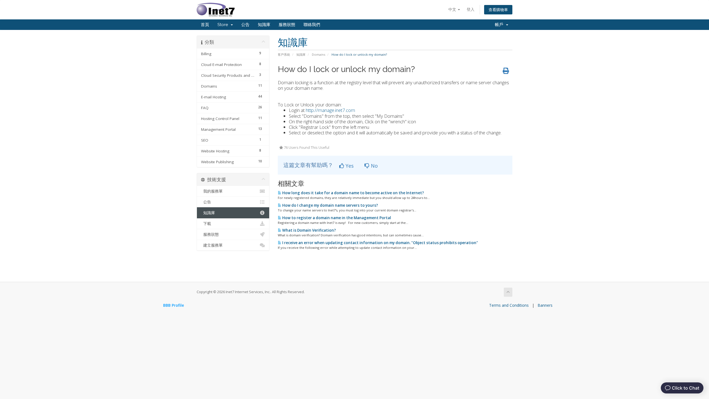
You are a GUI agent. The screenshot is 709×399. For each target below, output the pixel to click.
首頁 (205, 24)
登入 (470, 9)
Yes (349, 165)
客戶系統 (284, 54)
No (373, 165)
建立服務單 (212, 245)
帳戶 (500, 24)
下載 (206, 223)
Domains (318, 54)
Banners (545, 305)
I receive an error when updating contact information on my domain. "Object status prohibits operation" (379, 242)
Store (223, 24)
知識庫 (264, 24)
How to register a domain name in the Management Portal (336, 217)
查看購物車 (498, 9)
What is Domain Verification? (308, 230)
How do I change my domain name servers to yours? (329, 205)
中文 (452, 9)
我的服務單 (212, 191)
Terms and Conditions (509, 305)
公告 (245, 24)
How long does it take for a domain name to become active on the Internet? (352, 192)
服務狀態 (287, 24)
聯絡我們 (312, 24)
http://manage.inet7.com (330, 110)
